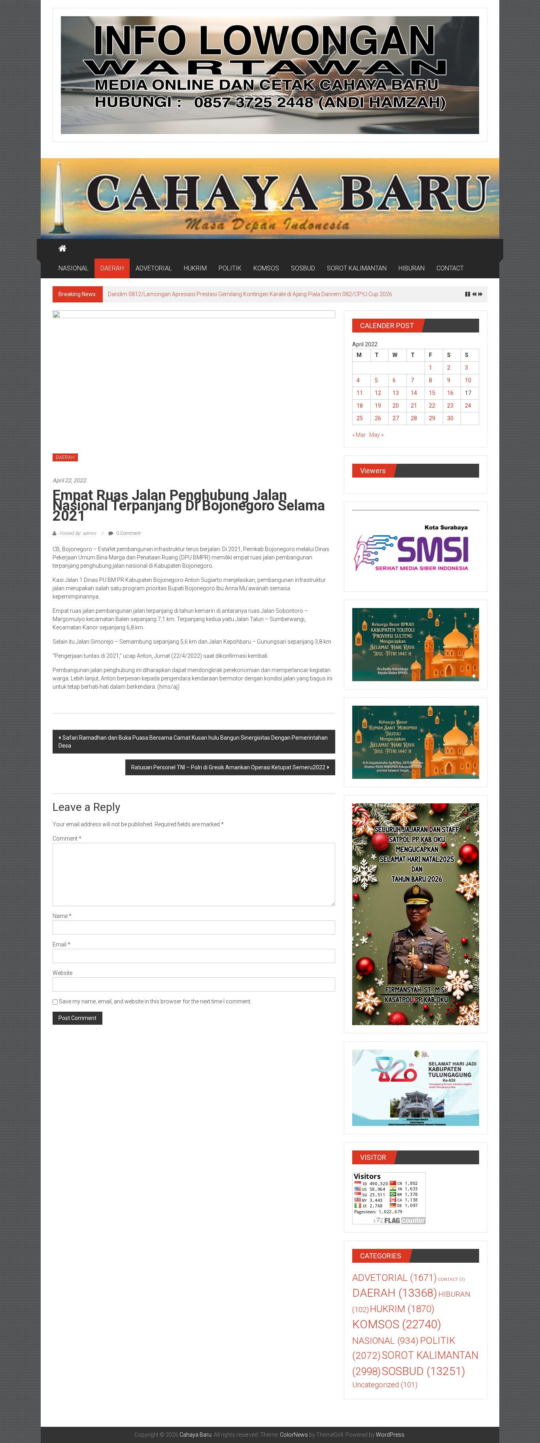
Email (61, 944)
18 (360, 405)
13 (396, 393)
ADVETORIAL (154, 268)
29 (432, 418)
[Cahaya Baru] (62, 249)
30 (450, 418)
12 (378, 393)
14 (414, 393)
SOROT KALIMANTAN (357, 268)
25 (360, 418)
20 (396, 405)
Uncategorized (384, 1385)
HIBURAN (411, 268)
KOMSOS (266, 268)
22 (432, 405)
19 (378, 405)
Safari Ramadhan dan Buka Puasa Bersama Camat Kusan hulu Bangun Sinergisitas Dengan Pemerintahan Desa (193, 742)
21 (414, 405)
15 (432, 393)
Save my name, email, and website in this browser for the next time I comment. (155, 1001)
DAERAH (112, 268)
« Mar (359, 435)
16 (450, 393)
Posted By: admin (77, 533)
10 (468, 380)
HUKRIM (195, 268)
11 (360, 393)
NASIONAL (74, 268)
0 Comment (128, 533)
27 (396, 418)
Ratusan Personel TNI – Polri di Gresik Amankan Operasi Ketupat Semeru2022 (228, 767)
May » (376, 435)
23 (450, 405)
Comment (67, 838)
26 (378, 418)
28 (414, 418)
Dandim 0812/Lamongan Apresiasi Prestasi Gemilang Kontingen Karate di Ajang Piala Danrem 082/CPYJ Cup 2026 (250, 294)
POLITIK (230, 268)
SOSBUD (303, 268)
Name (62, 916)
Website (62, 973)
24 (468, 405)
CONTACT (450, 268)
